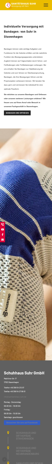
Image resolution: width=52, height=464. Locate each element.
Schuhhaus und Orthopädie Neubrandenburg (27, 450)
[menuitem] (44, 5)
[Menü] (44, 5)
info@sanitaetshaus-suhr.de (15, 397)
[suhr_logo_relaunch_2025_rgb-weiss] (21, 5)
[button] (4, 459)
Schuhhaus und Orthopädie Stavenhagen (26, 435)
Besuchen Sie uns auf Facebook (22, 423)
